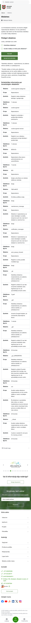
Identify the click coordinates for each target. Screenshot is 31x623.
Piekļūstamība (6, 552)
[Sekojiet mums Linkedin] (13, 601)
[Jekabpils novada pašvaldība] (11, 9)
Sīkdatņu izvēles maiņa (8, 561)
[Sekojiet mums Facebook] (2, 601)
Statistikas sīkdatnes (9, 45)
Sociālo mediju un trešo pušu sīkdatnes (15, 48)
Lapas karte (5, 556)
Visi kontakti (9, 591)
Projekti (4, 527)
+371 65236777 (7, 574)
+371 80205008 (7, 571)
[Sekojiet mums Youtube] (6, 601)
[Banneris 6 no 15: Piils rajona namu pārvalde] (15, 465)
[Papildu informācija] (9, 586)
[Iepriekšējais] (3, 465)
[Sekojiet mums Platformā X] (16, 601)
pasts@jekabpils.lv (8, 576)
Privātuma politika (7, 547)
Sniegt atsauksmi (15, 482)
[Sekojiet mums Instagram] (20, 601)
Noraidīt (9, 54)
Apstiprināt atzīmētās (9, 58)
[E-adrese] (4, 586)
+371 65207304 (7, 583)
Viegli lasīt (4, 542)
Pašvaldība (5, 531)
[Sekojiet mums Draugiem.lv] (9, 601)
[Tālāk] (27, 465)
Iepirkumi (4, 522)
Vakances (4, 517)
